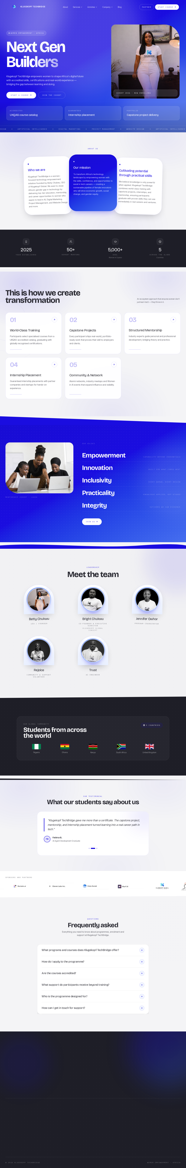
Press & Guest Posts (74, 1130)
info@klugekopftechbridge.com (19, 1139)
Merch (68, 1134)
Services (76, 7)
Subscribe (153, 1131)
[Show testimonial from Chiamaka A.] (89, 848)
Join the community (126, 1064)
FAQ (97, 1112)
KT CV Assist (101, 1121)
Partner (146, 7)
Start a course (20, 95)
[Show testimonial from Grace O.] (96, 848)
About (65, 7)
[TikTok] (21, 1146)
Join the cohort (51, 95)
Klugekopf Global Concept (16, 1131)
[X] (14, 1146)
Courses (69, 1116)
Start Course (165, 7)
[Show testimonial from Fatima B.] (93, 848)
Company (106, 7)
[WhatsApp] (28, 1146)
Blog (120, 7)
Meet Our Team (72, 1138)
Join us (90, 522)
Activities (91, 7)
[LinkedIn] (8, 1146)
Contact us (100, 1116)
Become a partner (125, 1075)
